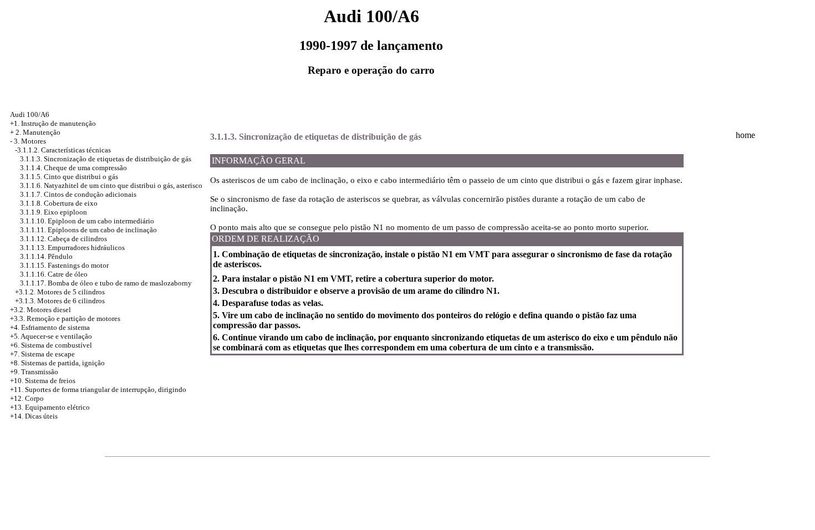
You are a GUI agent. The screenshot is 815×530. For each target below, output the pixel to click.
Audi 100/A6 (29, 114)
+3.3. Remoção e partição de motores (65, 318)
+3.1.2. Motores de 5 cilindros (60, 292)
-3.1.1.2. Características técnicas (63, 150)
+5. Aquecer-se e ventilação (51, 336)
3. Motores (30, 141)
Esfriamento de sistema (55, 327)
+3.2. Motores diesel (40, 309)
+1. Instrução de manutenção (53, 123)
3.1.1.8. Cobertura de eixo (59, 203)
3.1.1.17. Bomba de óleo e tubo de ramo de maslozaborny (106, 283)
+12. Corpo (27, 398)
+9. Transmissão (34, 372)
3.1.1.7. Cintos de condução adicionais (78, 194)
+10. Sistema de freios (42, 380)
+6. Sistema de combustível (51, 345)
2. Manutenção (38, 132)
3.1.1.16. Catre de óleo (54, 274)
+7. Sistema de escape (42, 354)
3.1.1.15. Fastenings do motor (64, 265)
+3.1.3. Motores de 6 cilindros (60, 301)
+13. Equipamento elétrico (50, 407)
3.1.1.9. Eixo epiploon (53, 212)
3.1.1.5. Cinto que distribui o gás (69, 176)
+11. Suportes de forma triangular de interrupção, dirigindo (98, 389)
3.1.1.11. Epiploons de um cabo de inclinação (88, 230)
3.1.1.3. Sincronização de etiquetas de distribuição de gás (105, 159)
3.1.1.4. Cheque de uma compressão (73, 168)
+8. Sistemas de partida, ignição (57, 363)
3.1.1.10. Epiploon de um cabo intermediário (87, 221)
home (745, 135)
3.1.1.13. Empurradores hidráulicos (72, 247)
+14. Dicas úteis (34, 416)
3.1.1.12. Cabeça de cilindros (63, 239)
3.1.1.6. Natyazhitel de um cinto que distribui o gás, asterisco (111, 185)
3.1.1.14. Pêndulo (46, 256)
